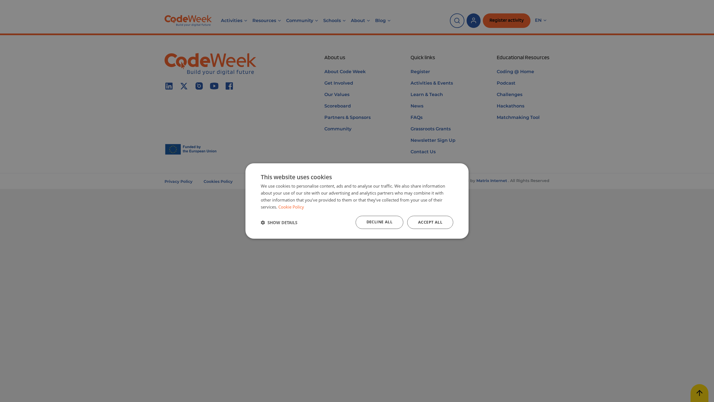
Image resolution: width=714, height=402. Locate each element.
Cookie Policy (291, 207)
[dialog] (357, 201)
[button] (279, 222)
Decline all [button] (379, 221)
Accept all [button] (430, 222)
